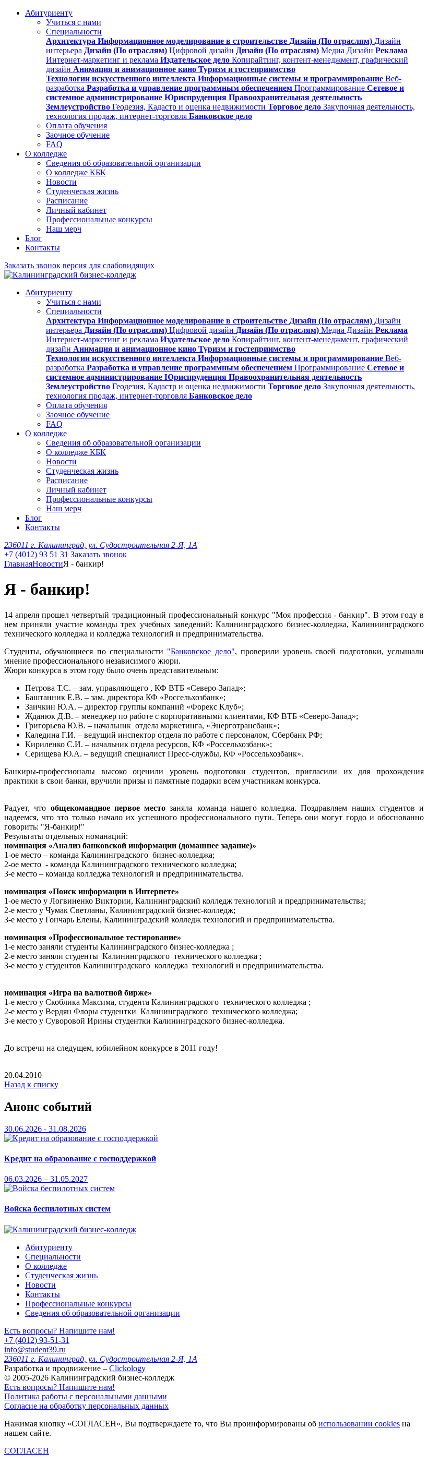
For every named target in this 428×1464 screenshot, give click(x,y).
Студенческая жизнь (82, 191)
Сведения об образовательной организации (123, 163)
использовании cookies (359, 1423)
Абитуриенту (49, 12)
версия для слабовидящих (108, 265)
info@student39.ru (35, 1349)
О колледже (46, 153)
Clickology (127, 1368)
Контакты (42, 247)
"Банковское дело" (200, 651)
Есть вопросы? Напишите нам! (59, 1330)
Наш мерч (63, 228)
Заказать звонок (32, 265)
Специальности (74, 31)
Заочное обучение (78, 134)
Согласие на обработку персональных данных (86, 1405)
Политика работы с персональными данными (85, 1396)
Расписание (67, 200)
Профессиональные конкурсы (99, 219)
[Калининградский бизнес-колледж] (70, 1229)
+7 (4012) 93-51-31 (36, 1340)
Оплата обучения (76, 125)
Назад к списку (31, 1084)
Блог (33, 238)
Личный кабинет (76, 210)
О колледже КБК (76, 172)
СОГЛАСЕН (26, 1450)
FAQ (54, 144)
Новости (61, 181)
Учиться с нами (73, 22)
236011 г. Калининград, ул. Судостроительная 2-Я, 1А (100, 545)
